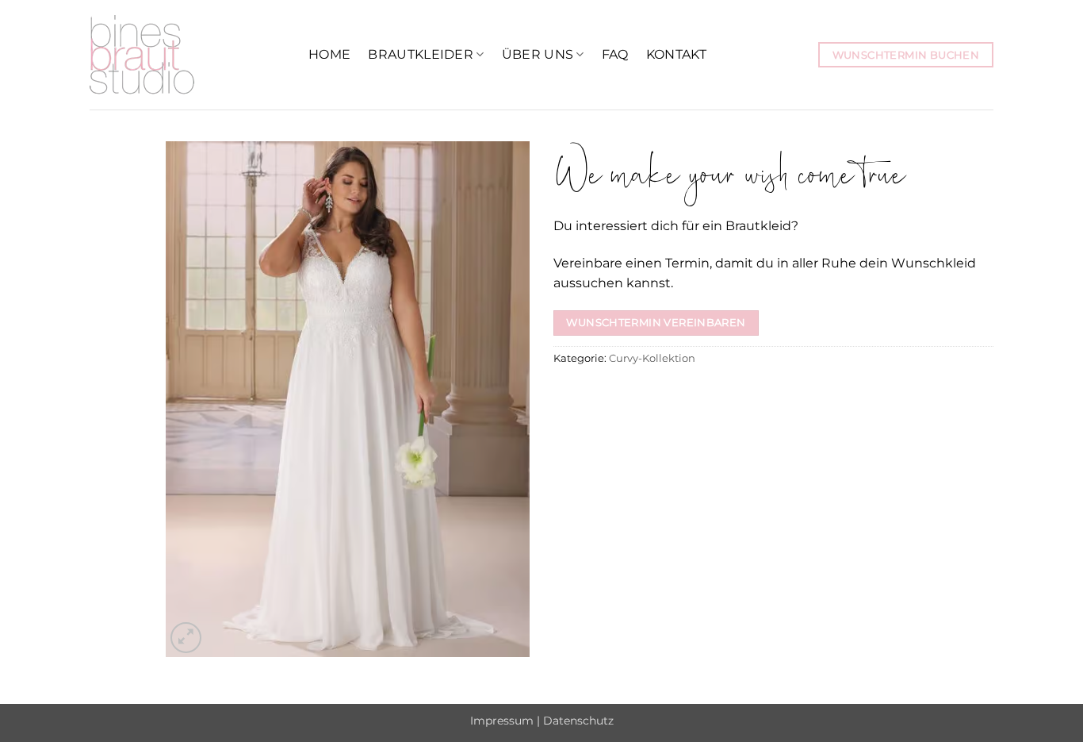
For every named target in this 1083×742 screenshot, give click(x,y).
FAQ (615, 54)
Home (329, 54)
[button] (185, 637)
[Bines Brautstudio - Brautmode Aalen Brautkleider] (187, 54)
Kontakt (676, 54)
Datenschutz (578, 720)
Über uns (538, 54)
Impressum (502, 720)
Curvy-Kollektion (652, 358)
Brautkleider (420, 54)
